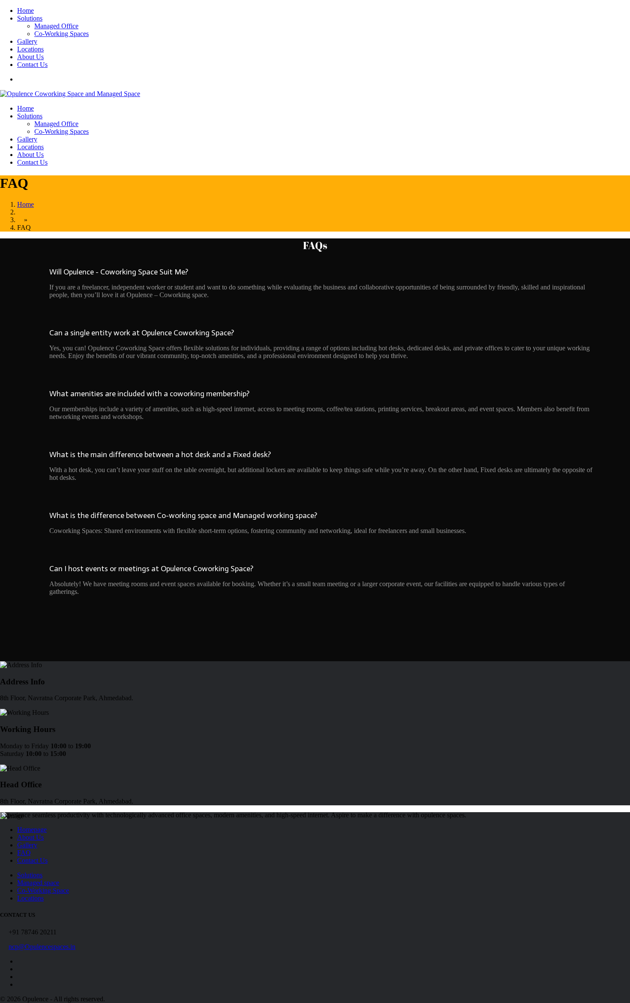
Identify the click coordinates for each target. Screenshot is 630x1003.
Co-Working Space (43, 890)
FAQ (24, 852)
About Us (30, 56)
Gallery (27, 41)
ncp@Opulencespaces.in (42, 946)
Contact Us (32, 64)
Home (25, 10)
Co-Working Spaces (61, 33)
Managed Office (56, 26)
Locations (30, 49)
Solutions (29, 18)
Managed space (38, 882)
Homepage (32, 829)
